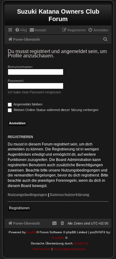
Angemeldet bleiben (27, 104)
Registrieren (19, 208)
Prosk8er (58, 237)
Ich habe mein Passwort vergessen (34, 92)
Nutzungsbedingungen (27, 195)
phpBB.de (81, 243)
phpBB (32, 232)
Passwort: (16, 81)
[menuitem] (21, 30)
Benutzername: (20, 67)
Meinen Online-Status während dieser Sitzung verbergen (55, 110)
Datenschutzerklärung (69, 195)
